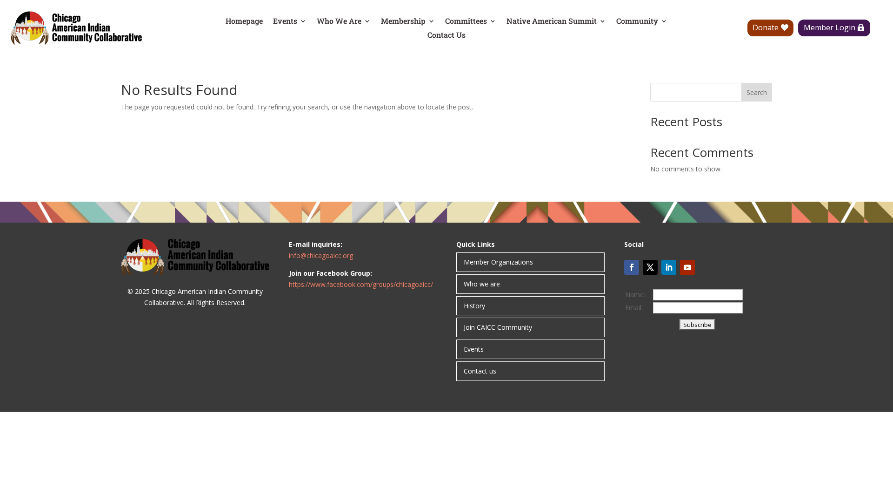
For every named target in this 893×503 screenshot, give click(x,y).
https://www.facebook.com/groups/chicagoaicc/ (361, 284)
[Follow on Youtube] (687, 267)
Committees (466, 22)
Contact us (480, 371)
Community (637, 22)
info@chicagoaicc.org (321, 255)
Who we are (482, 283)
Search (756, 92)
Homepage (244, 22)
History (474, 305)
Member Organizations (498, 262)
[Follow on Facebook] (631, 267)
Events (285, 22)
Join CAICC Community (498, 327)
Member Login (829, 27)
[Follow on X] (650, 267)
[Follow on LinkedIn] (668, 267)
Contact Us (446, 36)
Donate (766, 27)
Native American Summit (551, 22)
